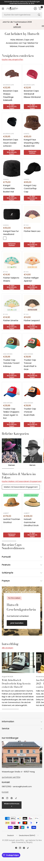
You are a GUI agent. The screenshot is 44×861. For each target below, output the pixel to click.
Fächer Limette (10, 320)
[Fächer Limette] (11, 303)
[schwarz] (4, 238)
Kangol (26, 134)
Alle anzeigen (7, 648)
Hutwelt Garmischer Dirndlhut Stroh (31, 522)
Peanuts (6, 564)
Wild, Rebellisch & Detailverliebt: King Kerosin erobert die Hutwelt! (16, 683)
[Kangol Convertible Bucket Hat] (11, 168)
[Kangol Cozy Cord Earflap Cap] (32, 168)
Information (8, 721)
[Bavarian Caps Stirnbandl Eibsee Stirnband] (32, 73)
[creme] (8, 238)
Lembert (6, 513)
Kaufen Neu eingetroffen (12, 59)
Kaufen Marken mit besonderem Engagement (21, 481)
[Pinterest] (13, 798)
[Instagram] (8, 798)
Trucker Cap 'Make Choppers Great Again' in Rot (11, 413)
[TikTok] (17, 798)
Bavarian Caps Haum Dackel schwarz (10, 142)
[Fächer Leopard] (32, 303)
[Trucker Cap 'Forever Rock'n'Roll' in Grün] (32, 343)
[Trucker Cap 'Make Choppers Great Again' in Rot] (11, 391)
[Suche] (39, 15)
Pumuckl (6, 556)
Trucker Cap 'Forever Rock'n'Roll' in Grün (30, 364)
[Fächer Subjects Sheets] (11, 260)
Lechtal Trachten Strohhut (11, 521)
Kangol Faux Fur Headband (11, 233)
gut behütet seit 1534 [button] (11, 777)
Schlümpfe (7, 572)
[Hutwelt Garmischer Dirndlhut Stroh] (32, 502)
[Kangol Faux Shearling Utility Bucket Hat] (32, 122)
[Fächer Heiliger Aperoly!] (32, 260)
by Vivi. (26, 225)
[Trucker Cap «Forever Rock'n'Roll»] (32, 391)
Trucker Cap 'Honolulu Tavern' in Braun (11, 363)
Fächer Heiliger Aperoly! (31, 279)
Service (5, 728)
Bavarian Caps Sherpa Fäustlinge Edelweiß (10, 95)
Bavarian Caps (8, 85)
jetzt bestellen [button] (16, 623)
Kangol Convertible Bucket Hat (9, 188)
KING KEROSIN (7, 354)
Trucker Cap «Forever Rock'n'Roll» (30, 411)
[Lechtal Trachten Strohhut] (11, 502)
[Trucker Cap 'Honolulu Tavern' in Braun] (11, 343)
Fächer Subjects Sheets (11, 279)
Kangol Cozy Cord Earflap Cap (30, 188)
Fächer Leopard (32, 320)
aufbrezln (17, 27)
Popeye (6, 580)
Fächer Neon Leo (32, 231)
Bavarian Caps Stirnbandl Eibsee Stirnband (32, 93)
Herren (32, 465)
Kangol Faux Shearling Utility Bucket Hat (31, 142)
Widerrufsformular (11, 804)
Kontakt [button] (5, 792)
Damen (11, 465)
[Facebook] (4, 798)
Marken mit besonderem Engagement (21, 487)
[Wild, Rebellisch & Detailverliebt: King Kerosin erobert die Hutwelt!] (18, 662)
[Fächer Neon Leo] (32, 214)
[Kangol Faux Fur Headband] (11, 214)
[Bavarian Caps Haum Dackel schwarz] (11, 122)
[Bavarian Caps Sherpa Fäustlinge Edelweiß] (11, 73)
